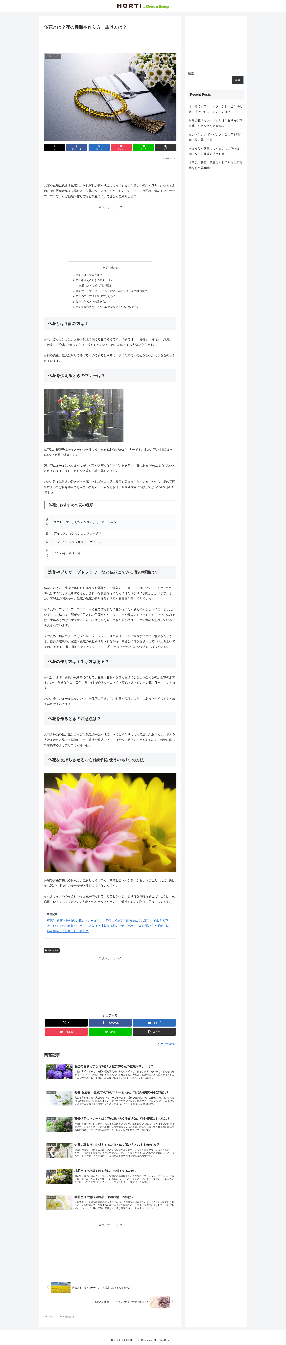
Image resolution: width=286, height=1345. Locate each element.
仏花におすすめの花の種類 (95, 285)
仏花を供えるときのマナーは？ (94, 280)
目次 (105, 267)
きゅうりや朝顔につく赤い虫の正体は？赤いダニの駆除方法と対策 (215, 151)
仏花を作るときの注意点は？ (93, 301)
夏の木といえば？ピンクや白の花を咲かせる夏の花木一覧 (215, 137)
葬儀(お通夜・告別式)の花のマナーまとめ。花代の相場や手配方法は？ (94, 920)
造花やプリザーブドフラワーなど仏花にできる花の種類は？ (111, 290)
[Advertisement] (110, 39)
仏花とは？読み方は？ (89, 274)
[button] (165, 147)
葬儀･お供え (53, 950)
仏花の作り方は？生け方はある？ (96, 296)
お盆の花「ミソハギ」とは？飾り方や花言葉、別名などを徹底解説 (215, 123)
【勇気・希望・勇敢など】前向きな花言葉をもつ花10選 (215, 165)
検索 (191, 73)
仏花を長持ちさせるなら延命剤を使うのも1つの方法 (107, 306)
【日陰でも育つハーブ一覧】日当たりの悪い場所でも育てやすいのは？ (215, 109)
